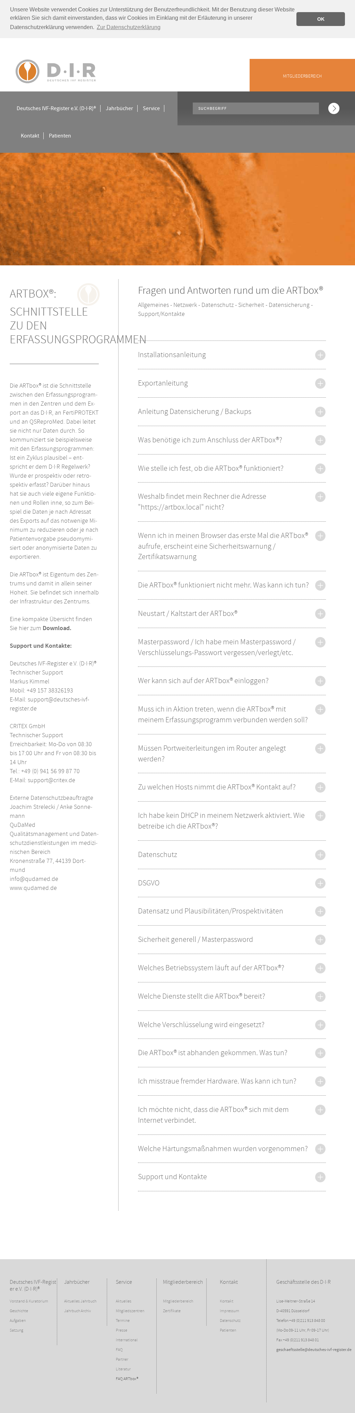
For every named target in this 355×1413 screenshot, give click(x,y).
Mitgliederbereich (302, 76)
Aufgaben (18, 1320)
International (127, 1340)
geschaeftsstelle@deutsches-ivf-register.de (314, 1349)
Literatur (123, 1369)
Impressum (229, 1311)
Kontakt (30, 135)
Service (151, 108)
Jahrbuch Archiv (77, 1311)
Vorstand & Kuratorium (29, 1301)
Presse (121, 1330)
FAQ (119, 1349)
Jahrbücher (119, 108)
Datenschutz (230, 1320)
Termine (123, 1320)
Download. (57, 628)
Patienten (60, 135)
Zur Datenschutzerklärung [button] (129, 27)
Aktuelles (123, 1301)
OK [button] (320, 19)
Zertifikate (172, 1311)
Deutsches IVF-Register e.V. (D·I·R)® (56, 108)
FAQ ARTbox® (127, 1378)
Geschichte (19, 1311)
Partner (122, 1359)
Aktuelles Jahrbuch (80, 1301)
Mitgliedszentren (130, 1311)
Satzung (16, 1330)
